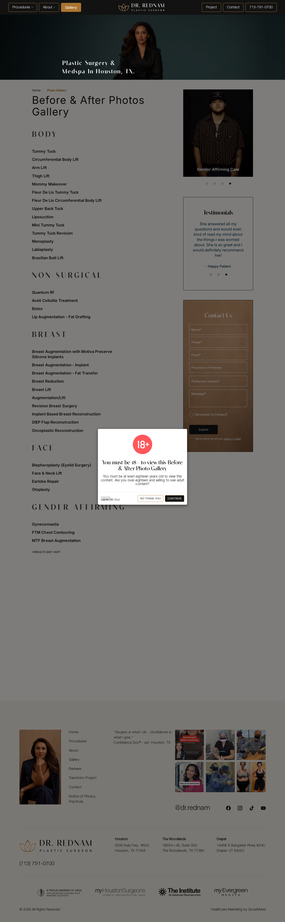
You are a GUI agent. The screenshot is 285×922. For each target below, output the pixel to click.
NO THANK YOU (150, 498)
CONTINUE (175, 498)
